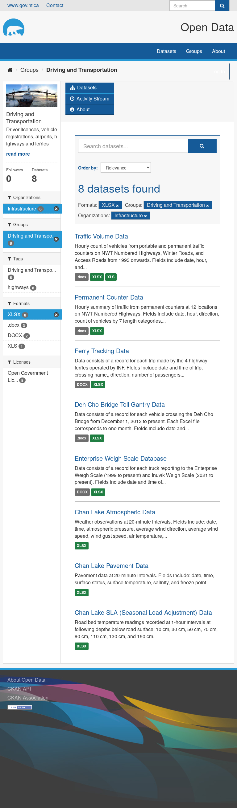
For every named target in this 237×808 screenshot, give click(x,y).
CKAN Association (27, 697)
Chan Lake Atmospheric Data (115, 511)
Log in (218, 71)
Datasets (166, 51)
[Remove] (117, 205)
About (218, 51)
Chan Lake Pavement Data (111, 565)
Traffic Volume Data (101, 235)
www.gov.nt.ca (23, 5)
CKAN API (19, 688)
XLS (110, 277)
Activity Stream (92, 98)
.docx (81, 277)
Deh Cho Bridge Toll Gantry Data (120, 404)
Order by (87, 168)
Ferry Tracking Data (102, 350)
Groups (194, 51)
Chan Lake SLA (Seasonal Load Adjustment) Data (143, 612)
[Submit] (222, 5)
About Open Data (26, 679)
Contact (54, 5)
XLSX (97, 277)
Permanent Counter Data (109, 296)
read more (18, 153)
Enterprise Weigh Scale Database (121, 458)
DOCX (82, 384)
